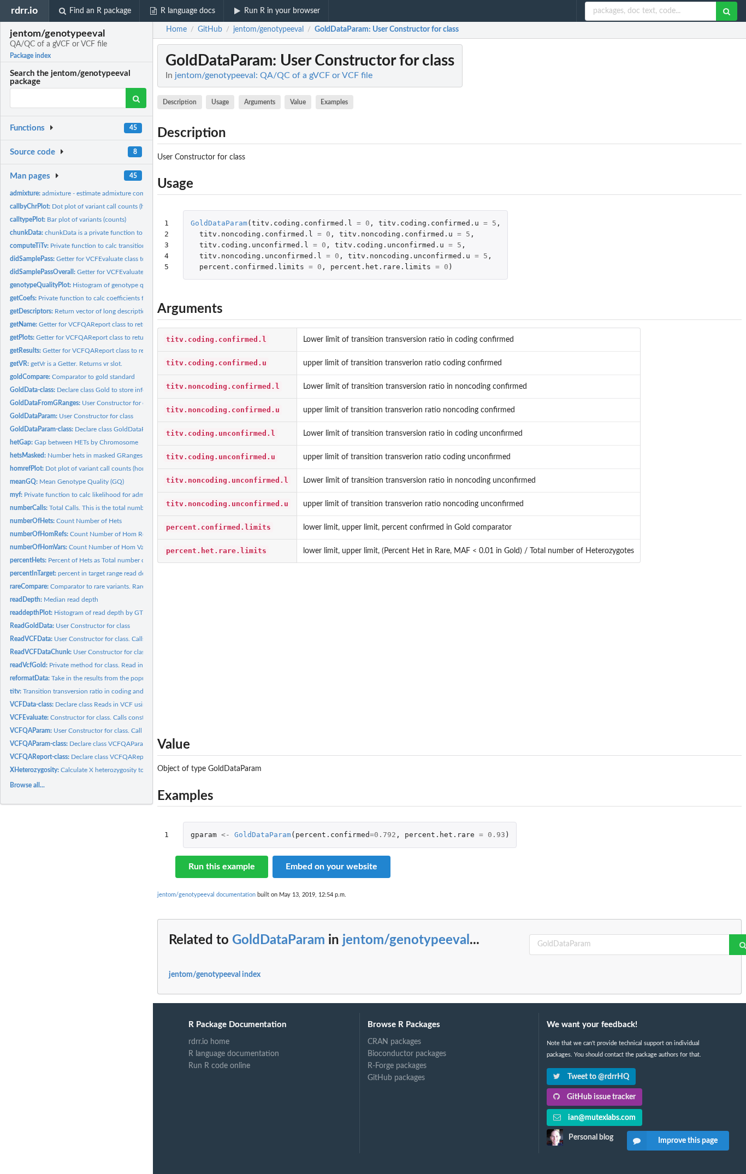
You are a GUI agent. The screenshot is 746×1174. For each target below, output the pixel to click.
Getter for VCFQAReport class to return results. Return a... (109, 350)
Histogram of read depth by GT (76, 612)
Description (180, 102)
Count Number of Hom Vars (79, 547)
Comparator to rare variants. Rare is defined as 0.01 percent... (118, 586)
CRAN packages (394, 1042)
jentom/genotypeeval (406, 940)
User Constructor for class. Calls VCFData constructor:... (112, 639)
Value (298, 102)
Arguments (259, 102)
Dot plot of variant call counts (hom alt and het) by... (106, 206)
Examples (334, 102)
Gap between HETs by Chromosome (74, 442)
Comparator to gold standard (72, 376)
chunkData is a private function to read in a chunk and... (108, 232)
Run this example (221, 866)
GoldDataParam (219, 223)
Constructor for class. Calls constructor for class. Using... (110, 717)
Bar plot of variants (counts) (68, 219)
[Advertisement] (449, 647)
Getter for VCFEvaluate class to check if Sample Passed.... (115, 259)
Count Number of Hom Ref (79, 534)
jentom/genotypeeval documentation (206, 895)
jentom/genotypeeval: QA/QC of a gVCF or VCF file (273, 75)
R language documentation (233, 1054)
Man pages (30, 176)
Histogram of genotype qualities (87, 285)
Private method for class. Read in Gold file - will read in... (110, 665)
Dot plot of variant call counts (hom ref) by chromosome (108, 468)
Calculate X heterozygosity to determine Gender (104, 770)
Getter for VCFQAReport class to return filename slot (100, 324)
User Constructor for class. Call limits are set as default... (112, 730)
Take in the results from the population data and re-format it (116, 678)
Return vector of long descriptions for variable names (108, 311)
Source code (32, 152)
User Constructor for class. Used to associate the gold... (125, 403)
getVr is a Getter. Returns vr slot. (66, 363)
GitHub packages (396, 1078)
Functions (27, 128)
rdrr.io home (208, 1042)
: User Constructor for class (387, 29)
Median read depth (54, 599)
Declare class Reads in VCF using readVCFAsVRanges (109, 704)
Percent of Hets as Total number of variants (90, 560)
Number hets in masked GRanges (76, 455)
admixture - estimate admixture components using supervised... (116, 193)
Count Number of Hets (66, 521)
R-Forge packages (397, 1066)
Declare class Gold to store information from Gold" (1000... (118, 390)
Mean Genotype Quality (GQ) (67, 481)
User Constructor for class (71, 416)
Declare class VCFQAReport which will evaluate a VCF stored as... (134, 757)
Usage (220, 102)
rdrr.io (24, 10)
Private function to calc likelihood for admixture (85, 494)
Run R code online (219, 1066)
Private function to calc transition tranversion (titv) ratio (109, 245)
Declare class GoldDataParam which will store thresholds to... (130, 429)
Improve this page (688, 1141)
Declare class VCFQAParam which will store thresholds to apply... (133, 743)
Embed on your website (331, 866)
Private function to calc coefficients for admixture (95, 298)
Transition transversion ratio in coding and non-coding (94, 691)
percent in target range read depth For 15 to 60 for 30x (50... (120, 573)
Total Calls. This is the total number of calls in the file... (107, 508)
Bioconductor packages (407, 1054)
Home (176, 29)
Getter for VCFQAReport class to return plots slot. (94, 337)
